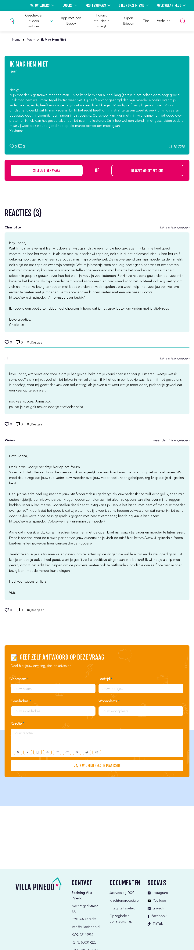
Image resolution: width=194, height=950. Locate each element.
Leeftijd (105, 679)
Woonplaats (109, 701)
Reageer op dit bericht (147, 171)
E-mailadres (21, 701)
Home (16, 39)
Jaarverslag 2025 (122, 893)
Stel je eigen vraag (46, 170)
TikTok (158, 924)
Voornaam (20, 679)
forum (31, 39)
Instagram (160, 893)
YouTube (159, 900)
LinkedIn (159, 908)
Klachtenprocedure (124, 900)
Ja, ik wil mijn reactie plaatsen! (97, 765)
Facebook (159, 916)
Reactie (17, 723)
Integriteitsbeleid (122, 908)
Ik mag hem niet (53, 39)
